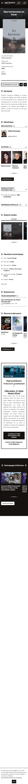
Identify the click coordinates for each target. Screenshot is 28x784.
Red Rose (4, 332)
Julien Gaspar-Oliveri (16, 392)
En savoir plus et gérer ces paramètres (11, 777)
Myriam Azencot (15, 167)
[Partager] (21, 84)
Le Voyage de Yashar (17, 334)
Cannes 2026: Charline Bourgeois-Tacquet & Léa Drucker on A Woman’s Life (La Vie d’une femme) (10, 489)
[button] (20, 225)
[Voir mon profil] (24, 3)
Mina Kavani (6, 166)
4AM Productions (6, 63)
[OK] (14, 781)
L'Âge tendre (10, 391)
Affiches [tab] (14, 219)
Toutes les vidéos (7, 503)
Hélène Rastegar (6, 58)
